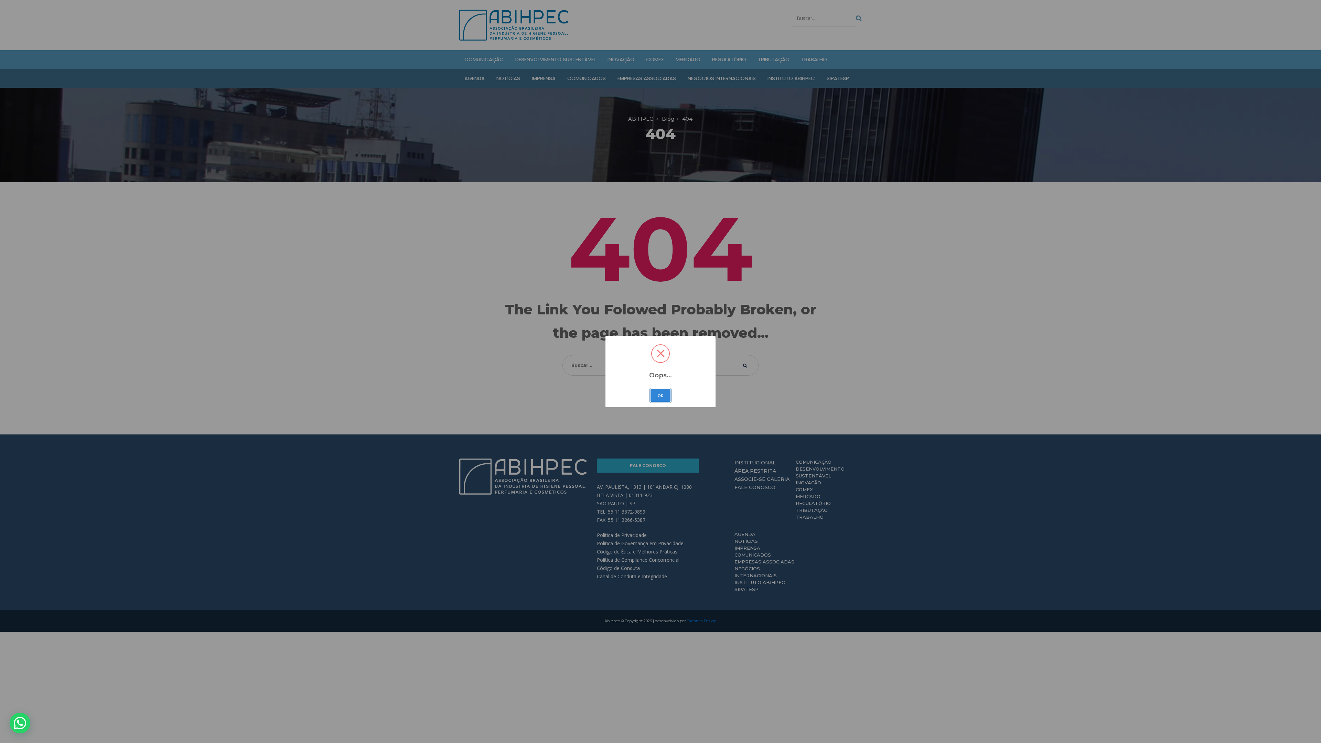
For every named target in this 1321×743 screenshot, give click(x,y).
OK (660, 395)
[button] (20, 723)
